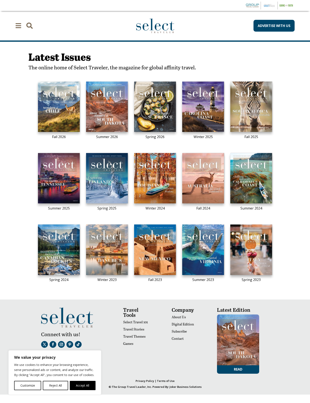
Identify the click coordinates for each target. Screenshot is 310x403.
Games (128, 343)
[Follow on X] (44, 344)
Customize (27, 385)
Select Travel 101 (135, 322)
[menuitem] (18, 25)
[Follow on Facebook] (53, 344)
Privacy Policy (145, 381)
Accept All (82, 385)
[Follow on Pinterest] (69, 344)
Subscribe (179, 331)
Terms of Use (166, 381)
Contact (178, 338)
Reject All (55, 385)
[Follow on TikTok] (78, 344)
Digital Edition (183, 324)
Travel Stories (133, 329)
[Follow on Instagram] (61, 344)
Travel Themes (134, 336)
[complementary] (54, 372)
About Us (179, 317)
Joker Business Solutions (186, 387)
